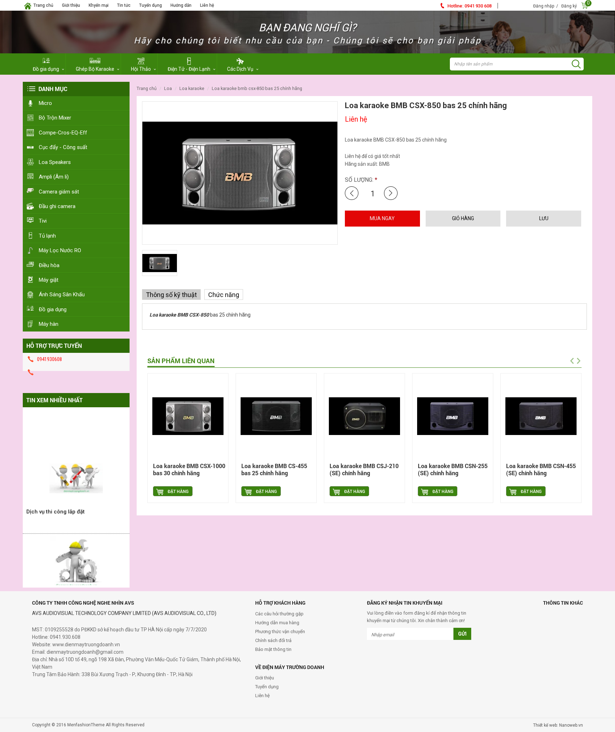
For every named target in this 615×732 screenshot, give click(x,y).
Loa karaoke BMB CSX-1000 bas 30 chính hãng (189, 469)
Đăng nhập (543, 6)
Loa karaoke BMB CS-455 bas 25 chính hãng (274, 469)
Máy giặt (48, 280)
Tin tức (124, 5)
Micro (45, 103)
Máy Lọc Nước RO (60, 250)
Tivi (43, 221)
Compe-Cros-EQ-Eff (63, 132)
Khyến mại (99, 5)
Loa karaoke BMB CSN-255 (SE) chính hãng (453, 469)
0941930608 (49, 359)
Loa (168, 88)
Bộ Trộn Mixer (55, 118)
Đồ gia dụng (53, 309)
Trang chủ (43, 5)
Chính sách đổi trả (273, 640)
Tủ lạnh (47, 236)
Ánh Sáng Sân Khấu (62, 294)
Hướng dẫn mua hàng (277, 622)
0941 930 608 (469, 6)
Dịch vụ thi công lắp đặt (55, 503)
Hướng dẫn (180, 5)
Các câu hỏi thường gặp (279, 613)
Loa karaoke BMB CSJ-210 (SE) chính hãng (364, 469)
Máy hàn (48, 324)
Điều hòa (49, 265)
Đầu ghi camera (57, 206)
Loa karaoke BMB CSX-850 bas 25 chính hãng (257, 88)
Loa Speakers (55, 162)
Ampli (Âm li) (54, 177)
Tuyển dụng (150, 5)
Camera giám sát (59, 192)
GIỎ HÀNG (463, 218)
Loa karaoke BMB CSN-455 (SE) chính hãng (541, 469)
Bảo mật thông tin (273, 649)
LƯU (543, 218)
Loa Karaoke (191, 88)
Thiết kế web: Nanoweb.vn (558, 725)
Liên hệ (207, 5)
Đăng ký (569, 6)
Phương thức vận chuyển (280, 631)
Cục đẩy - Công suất (63, 147)
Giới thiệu (71, 5)
